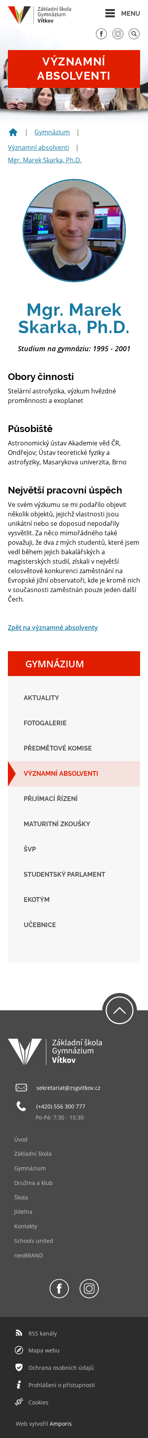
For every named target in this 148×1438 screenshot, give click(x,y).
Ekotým (37, 899)
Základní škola (33, 1153)
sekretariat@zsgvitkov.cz (68, 1088)
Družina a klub (33, 1183)
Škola (21, 1197)
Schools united (33, 1240)
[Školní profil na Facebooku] (101, 37)
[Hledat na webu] (134, 37)
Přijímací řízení (51, 799)
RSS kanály (42, 1333)
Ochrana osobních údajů (61, 1367)
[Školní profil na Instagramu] (118, 37)
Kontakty (25, 1226)
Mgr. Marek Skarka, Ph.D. (45, 160)
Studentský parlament (64, 874)
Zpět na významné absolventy (53, 627)
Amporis (61, 1423)
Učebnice (40, 925)
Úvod (21, 1139)
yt (34, 1423)
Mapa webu (44, 1350)
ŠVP (30, 849)
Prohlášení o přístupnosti (61, 1385)
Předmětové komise (58, 748)
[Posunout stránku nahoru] (119, 1010)
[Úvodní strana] (13, 134)
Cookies (38, 1402)
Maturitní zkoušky (57, 824)
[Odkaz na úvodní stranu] (39, 22)
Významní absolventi (38, 147)
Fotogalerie (45, 723)
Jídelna (23, 1211)
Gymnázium (52, 132)
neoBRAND (28, 1255)
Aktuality (41, 698)
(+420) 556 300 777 (60, 1106)
